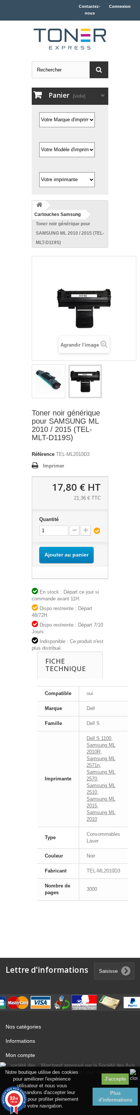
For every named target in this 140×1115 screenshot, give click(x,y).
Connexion (120, 6)
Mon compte (20, 1055)
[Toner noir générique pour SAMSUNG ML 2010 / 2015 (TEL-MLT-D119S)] (48, 381)
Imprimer (53, 466)
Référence (43, 454)
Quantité (49, 519)
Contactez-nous (89, 9)
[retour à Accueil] (39, 205)
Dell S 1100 (99, 738)
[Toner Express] (70, 39)
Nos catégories (23, 1027)
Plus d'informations (115, 1096)
